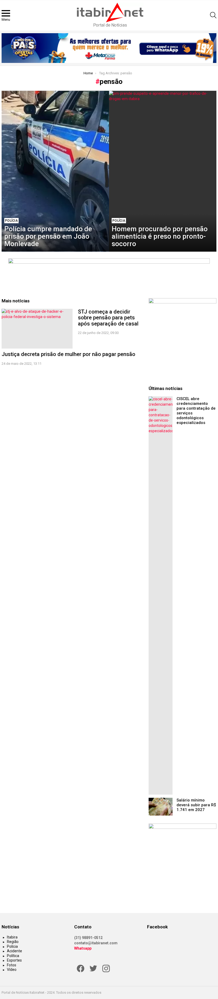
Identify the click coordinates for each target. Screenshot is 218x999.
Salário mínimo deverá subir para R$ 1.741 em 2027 (196, 805)
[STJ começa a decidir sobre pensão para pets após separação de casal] (37, 329)
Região (13, 942)
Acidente (14, 951)
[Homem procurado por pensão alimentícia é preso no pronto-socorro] (162, 171)
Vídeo (11, 969)
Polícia (11, 220)
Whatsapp (82, 948)
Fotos (11, 965)
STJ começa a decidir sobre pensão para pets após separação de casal (108, 317)
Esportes (14, 960)
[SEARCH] (213, 15)
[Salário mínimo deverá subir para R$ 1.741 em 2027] (161, 807)
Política (13, 956)
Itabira (12, 937)
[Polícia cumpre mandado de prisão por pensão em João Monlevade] (55, 171)
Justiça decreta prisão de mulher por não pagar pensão (68, 354)
